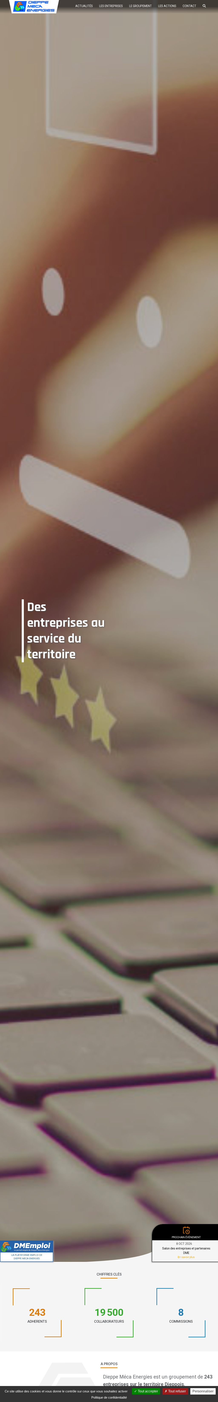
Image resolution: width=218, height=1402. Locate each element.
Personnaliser (203, 1391)
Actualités (84, 6)
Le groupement (140, 6)
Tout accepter (147, 1391)
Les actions (167, 6)
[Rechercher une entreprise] (204, 5)
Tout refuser (176, 1391)
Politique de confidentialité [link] (109, 1397)
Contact (189, 6)
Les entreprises (111, 6)
